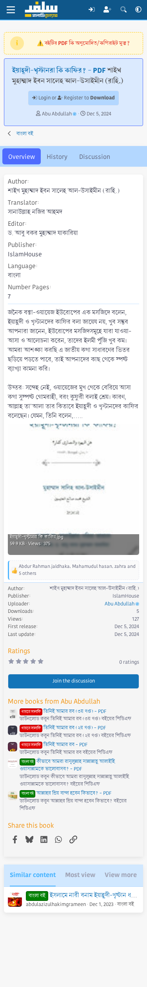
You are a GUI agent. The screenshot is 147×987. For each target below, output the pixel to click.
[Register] (108, 10)
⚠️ (83, 43)
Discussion (94, 156)
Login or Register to (76, 98)
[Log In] (91, 10)
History (57, 156)
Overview (21, 156)
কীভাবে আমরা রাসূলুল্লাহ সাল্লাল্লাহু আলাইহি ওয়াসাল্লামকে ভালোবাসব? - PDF (67, 765)
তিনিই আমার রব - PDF (54, 744)
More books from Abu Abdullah (54, 701)
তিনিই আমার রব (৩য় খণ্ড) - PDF (64, 711)
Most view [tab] (80, 875)
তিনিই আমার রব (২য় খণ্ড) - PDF (64, 727)
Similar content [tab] (33, 875)
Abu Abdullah (57, 113)
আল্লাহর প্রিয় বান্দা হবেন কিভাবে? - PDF (66, 793)
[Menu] (11, 10)
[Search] (123, 10)
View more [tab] (121, 875)
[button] (138, 10)
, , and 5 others (77, 570)
